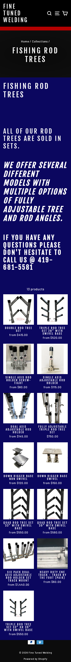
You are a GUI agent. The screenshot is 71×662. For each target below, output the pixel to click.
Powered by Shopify (35, 658)
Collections (40, 41)
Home (25, 41)
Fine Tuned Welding (15, 13)
